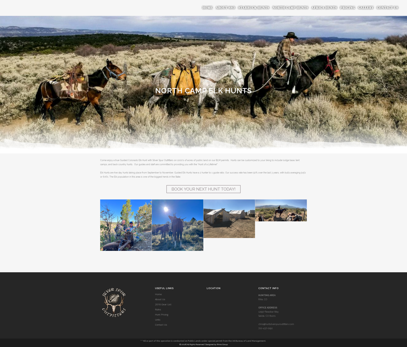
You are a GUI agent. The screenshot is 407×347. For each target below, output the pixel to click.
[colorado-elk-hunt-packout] (177, 233)
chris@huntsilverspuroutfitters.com (276, 324)
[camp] (229, 218)
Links (157, 319)
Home (158, 294)
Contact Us (161, 324)
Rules (158, 309)
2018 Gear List (163, 304)
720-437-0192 (265, 328)
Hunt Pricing (161, 314)
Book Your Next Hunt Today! (203, 189)
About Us (160, 299)
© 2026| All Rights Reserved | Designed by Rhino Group (203, 344)
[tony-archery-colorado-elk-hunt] (126, 233)
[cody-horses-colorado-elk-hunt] (281, 210)
